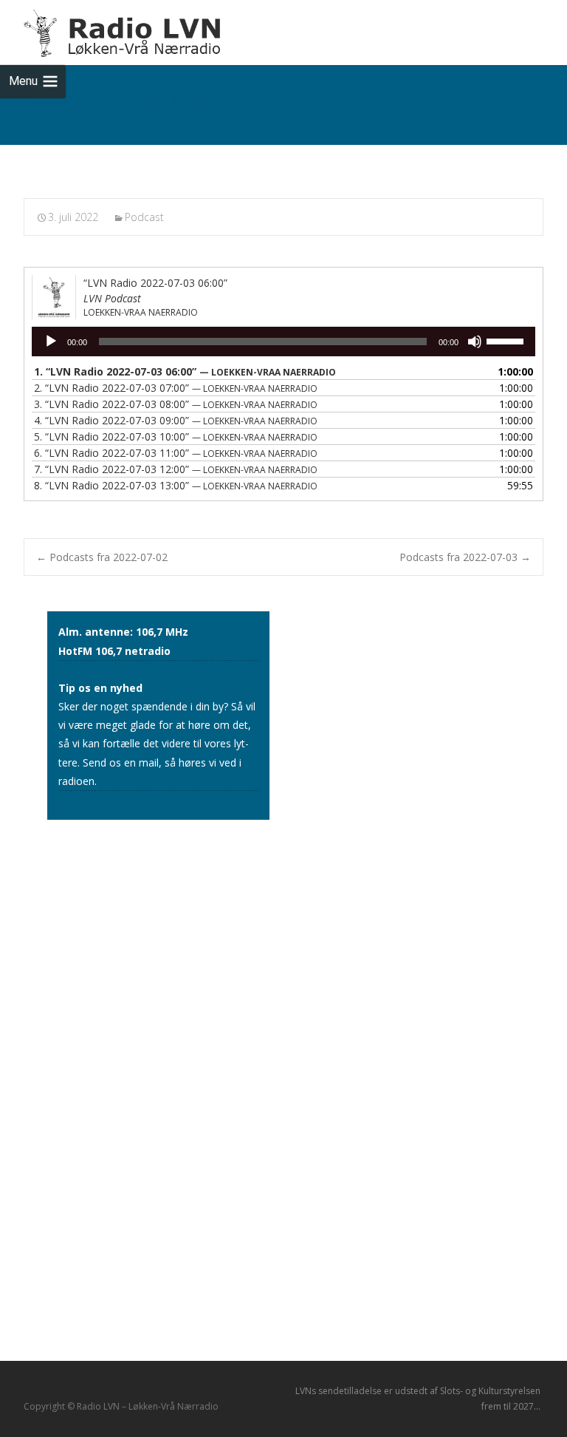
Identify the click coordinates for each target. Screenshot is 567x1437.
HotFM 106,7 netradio (114, 651)
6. (175, 453)
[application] (283, 341)
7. (175, 469)
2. (175, 388)
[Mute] (474, 341)
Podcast (144, 217)
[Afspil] (51, 341)
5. (175, 436)
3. (175, 404)
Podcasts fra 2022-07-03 (465, 557)
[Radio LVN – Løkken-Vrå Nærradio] (112, 29)
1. (185, 371)
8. (175, 485)
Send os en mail (121, 762)
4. (175, 420)
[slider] (507, 340)
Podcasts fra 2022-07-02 (102, 557)
